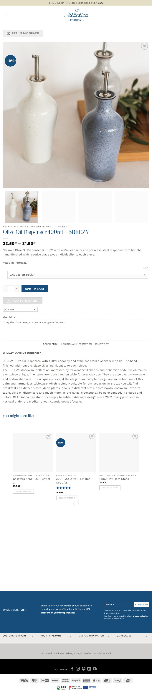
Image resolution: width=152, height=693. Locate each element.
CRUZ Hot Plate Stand (114, 479)
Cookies (87, 653)
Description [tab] (51, 344)
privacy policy (139, 616)
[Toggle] (32, 637)
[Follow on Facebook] (72, 669)
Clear (146, 268)
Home (6, 226)
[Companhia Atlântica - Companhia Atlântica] (76, 15)
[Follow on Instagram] (78, 669)
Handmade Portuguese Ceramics (32, 226)
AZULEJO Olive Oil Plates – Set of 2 (74, 480)
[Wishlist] (144, 46)
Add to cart (35, 288)
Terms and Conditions (52, 653)
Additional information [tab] (76, 344)
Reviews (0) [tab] (102, 344)
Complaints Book (102, 653)
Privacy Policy (73, 653)
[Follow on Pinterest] (83, 669)
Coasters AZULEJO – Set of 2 (31, 480)
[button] (5, 14)
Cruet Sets (61, 226)
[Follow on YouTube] (95, 669)
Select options (23, 491)
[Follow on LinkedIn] (89, 669)
